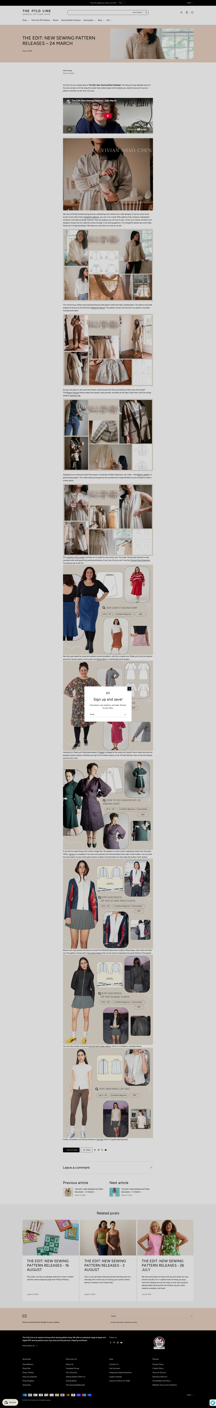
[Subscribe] (125, 714)
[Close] (129, 688)
